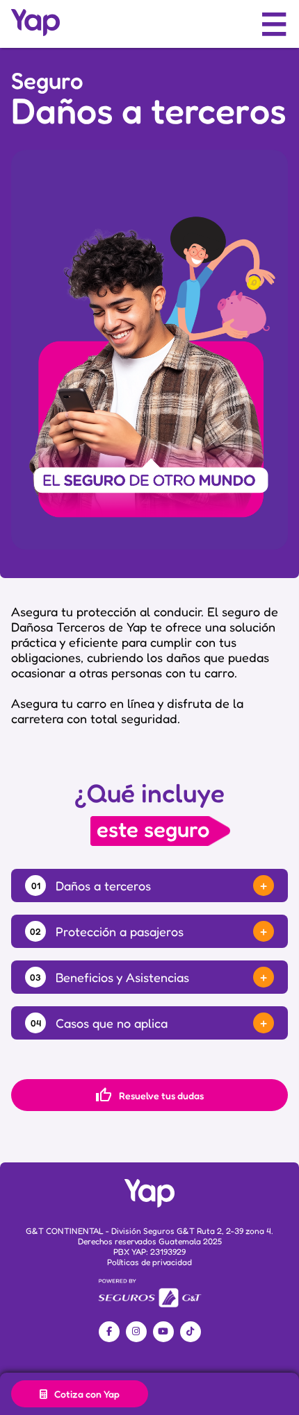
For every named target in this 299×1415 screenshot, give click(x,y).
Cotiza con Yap (87, 1394)
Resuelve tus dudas (149, 1095)
